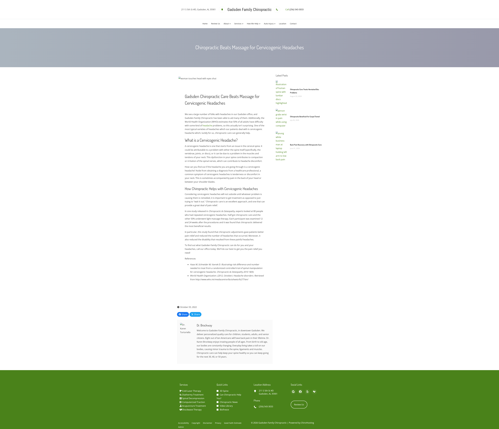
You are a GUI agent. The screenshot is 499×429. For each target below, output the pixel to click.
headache (207, 125)
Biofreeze (224, 409)
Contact (293, 23)
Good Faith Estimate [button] (232, 423)
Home (205, 23)
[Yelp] (307, 391)
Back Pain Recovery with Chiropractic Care (306, 145)
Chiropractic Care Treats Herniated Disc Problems (304, 91)
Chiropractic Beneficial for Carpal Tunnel (305, 116)
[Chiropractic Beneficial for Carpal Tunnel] (281, 118)
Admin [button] (181, 427)
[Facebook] (300, 391)
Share (184, 314)
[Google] (293, 391)
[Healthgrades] (314, 391)
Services (237, 23)
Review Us (215, 23)
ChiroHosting (307, 422)
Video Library (226, 405)
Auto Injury (269, 23)
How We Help (252, 23)
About (226, 23)
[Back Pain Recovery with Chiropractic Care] (281, 146)
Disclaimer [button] (207, 423)
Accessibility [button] (183, 423)
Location (282, 23)
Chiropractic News (229, 402)
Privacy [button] (218, 423)
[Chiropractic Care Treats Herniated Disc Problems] (281, 92)
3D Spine (224, 390)
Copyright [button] (196, 423)
